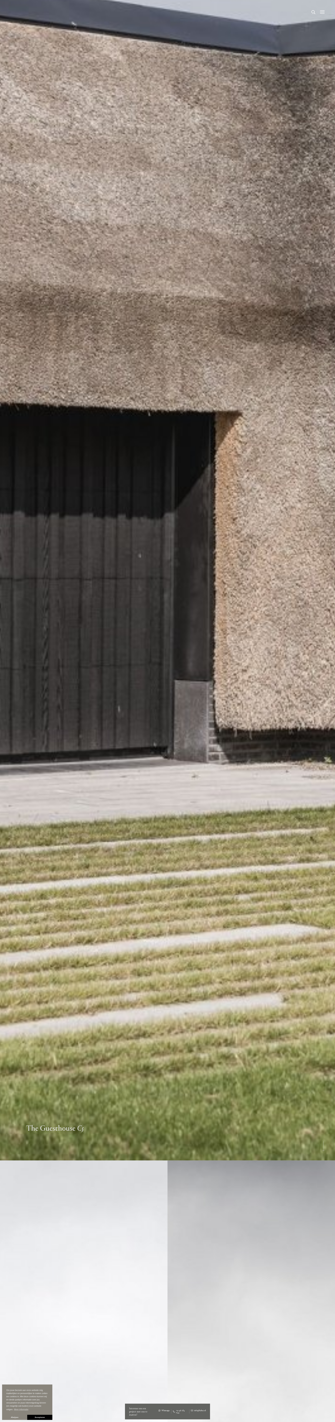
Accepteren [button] (40, 1417)
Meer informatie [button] (21, 1409)
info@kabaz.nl (200, 1410)
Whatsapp (165, 1410)
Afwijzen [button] (14, 1417)
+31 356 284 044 (180, 1411)
